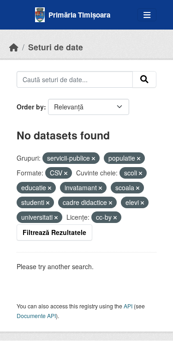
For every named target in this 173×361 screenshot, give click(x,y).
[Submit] (144, 79)
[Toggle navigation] (146, 15)
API (128, 306)
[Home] (13, 47)
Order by (30, 106)
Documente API (36, 315)
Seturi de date (55, 47)
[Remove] (93, 158)
